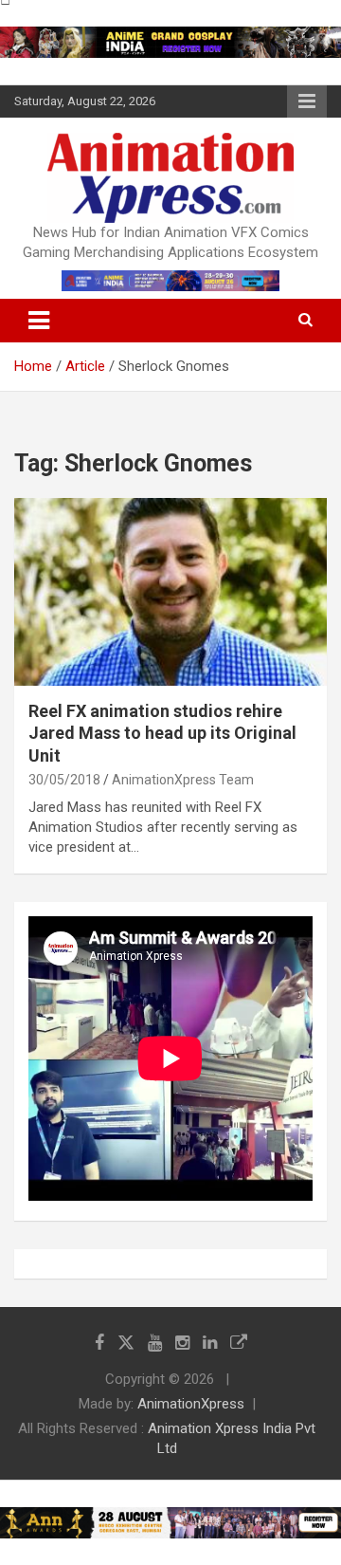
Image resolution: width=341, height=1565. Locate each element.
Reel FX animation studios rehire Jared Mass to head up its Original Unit (162, 733)
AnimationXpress (190, 1403)
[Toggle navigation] (38, 320)
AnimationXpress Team (183, 779)
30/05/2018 (64, 779)
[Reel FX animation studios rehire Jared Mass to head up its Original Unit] (170, 591)
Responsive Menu (307, 101)
